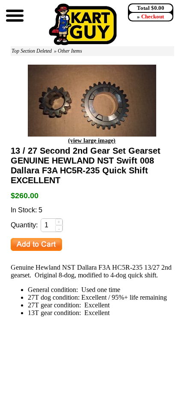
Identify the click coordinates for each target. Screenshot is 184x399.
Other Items (70, 51)
